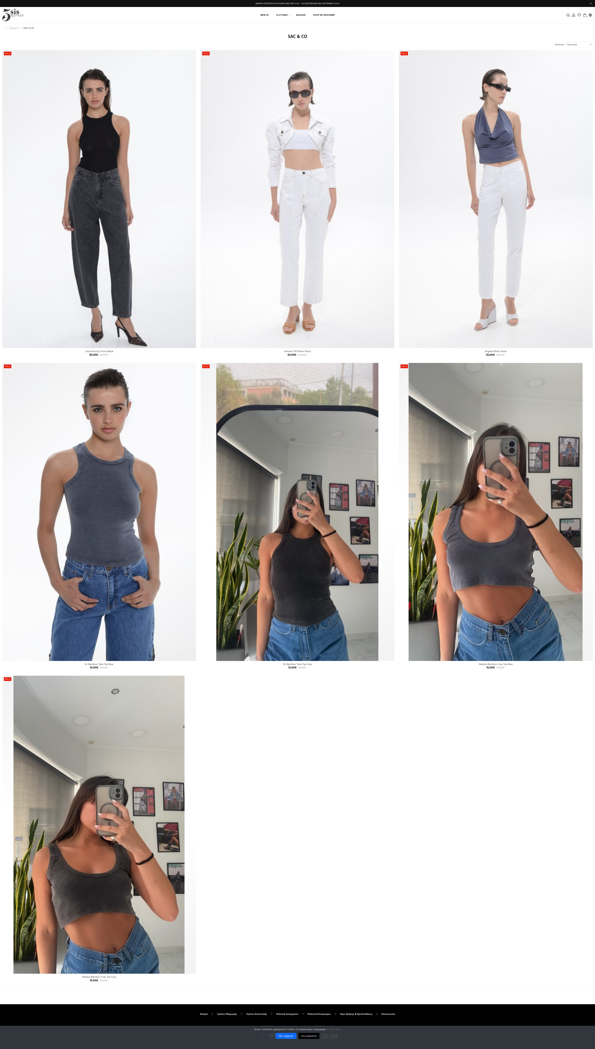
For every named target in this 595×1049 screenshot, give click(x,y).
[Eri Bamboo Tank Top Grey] (297, 512)
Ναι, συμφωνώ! (286, 1035)
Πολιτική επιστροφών (319, 1014)
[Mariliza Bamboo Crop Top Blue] (496, 512)
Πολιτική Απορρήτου (287, 1014)
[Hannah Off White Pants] (297, 199)
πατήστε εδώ (333, 1029)
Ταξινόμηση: (560, 44)
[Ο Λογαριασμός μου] (573, 15)
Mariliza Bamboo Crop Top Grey (99, 977)
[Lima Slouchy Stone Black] (99, 199)
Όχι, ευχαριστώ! (308, 1035)
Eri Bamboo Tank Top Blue (99, 664)
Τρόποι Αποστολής (256, 1014)
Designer (14, 28)
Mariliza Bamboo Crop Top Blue (496, 664)
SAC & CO (28, 28)
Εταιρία (204, 1014)
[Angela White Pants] (496, 199)
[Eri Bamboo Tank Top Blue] (99, 512)
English (577, 21)
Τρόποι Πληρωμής (227, 1014)
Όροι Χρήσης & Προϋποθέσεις (356, 1014)
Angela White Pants (496, 351)
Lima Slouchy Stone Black (99, 351)
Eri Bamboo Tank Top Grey (297, 664)
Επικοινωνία (388, 1014)
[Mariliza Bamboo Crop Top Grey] (99, 825)
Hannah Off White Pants (297, 351)
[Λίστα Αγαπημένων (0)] (579, 15)
